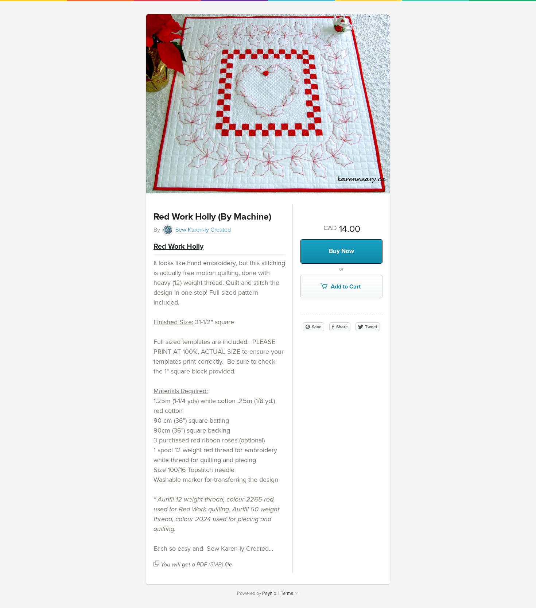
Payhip (269, 593)
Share (341, 326)
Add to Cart (345, 286)
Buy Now (341, 251)
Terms (287, 593)
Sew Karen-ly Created (203, 229)
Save (316, 326)
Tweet (370, 326)
